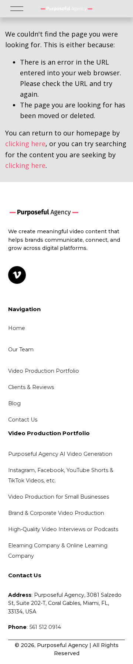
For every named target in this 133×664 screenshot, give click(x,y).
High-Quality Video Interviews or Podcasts (63, 529)
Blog (14, 403)
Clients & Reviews (31, 387)
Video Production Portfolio (43, 371)
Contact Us (22, 419)
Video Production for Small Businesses (58, 496)
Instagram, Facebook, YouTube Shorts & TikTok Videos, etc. (61, 475)
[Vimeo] (17, 275)
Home (16, 328)
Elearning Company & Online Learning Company (58, 550)
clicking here (25, 143)
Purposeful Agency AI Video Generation (60, 454)
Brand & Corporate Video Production (56, 513)
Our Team (21, 349)
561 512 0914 (45, 627)
